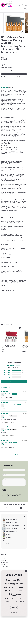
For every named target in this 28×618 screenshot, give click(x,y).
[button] (4, 87)
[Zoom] (22, 31)
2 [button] (13, 454)
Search (3, 557)
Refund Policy (4, 559)
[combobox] (14, 9)
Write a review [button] (14, 382)
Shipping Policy (4, 562)
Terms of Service (5, 566)
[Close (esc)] (26, 571)
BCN (11, 325)
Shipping (3, 67)
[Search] (25, 9)
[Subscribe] (21, 508)
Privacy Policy (11, 495)
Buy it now (14, 74)
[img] (4, 391)
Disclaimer (3, 564)
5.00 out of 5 (18, 365)
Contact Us (4, 568)
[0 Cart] (22, 5)
